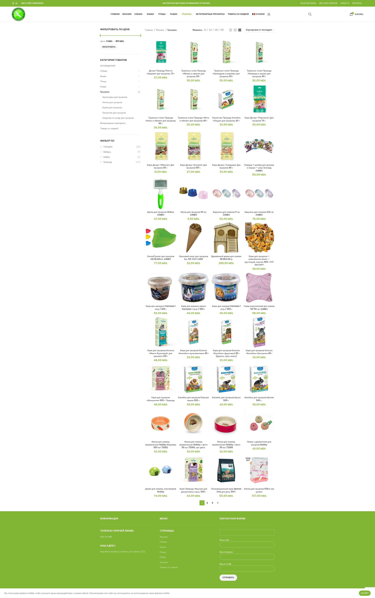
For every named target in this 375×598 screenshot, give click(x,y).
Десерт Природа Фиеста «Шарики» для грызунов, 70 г (161, 72)
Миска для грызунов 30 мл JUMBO (193, 213)
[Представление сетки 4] (239, 30)
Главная (149, 29)
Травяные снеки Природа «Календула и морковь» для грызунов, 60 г (226, 73)
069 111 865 (26, 3)
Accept (365, 593)
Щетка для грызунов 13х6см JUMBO (160, 213)
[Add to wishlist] (174, 48)
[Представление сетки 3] (235, 30)
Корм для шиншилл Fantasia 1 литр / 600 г (161, 308)
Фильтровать (109, 47)
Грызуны (104, 91)
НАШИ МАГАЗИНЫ (308, 3)
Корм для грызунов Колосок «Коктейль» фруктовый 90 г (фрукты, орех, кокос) (226, 353)
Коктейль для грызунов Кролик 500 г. (259, 399)
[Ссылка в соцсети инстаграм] (16, 3)
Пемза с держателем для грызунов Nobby (259, 443)
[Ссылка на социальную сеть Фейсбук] (13, 3)
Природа (107, 162)
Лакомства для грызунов (114, 112)
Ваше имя (224, 540)
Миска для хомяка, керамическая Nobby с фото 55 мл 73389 (226, 444)
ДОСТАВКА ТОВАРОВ (328, 3)
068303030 (38, 3)
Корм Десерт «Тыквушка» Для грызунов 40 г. (226, 166)
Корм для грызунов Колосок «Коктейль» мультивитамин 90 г (193, 352)
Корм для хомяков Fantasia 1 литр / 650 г (226, 308)
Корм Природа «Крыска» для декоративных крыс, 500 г (193, 490)
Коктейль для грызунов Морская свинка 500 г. (193, 399)
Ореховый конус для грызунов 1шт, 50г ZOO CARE (193, 258)
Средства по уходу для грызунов (118, 117)
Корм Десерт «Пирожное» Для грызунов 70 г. (259, 119)
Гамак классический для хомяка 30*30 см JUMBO (259, 308)
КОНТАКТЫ (357, 3)
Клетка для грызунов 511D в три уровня (259, 490)
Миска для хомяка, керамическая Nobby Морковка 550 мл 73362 (160, 444)
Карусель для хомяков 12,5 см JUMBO (259, 213)
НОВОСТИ (344, 3)
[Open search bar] (309, 14)
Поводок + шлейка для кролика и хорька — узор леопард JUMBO (259, 167)
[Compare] (174, 41)
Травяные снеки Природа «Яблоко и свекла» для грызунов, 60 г (193, 73)
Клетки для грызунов (112, 102)
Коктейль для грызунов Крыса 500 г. (226, 399)
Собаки (103, 70)
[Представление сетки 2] (230, 30)
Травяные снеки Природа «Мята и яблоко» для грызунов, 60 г (193, 119)
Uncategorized (107, 65)
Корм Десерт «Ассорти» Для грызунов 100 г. (193, 166)
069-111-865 (106, 536)
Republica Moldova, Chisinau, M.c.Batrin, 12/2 (122, 551)
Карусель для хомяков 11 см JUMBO (226, 213)
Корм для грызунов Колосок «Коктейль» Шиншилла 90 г (259, 352)
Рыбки (103, 86)
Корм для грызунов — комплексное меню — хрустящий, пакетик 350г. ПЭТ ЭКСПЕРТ (259, 260)
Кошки (103, 76)
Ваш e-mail (225, 564)
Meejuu (107, 152)
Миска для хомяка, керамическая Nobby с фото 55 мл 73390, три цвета (193, 444)
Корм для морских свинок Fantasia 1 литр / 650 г (193, 308)
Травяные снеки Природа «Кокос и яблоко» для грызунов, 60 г (161, 120)
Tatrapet (107, 146)
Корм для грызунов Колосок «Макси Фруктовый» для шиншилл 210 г (160, 353)
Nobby (106, 157)
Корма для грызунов (112, 107)
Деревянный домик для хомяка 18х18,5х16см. (226, 258)
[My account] (269, 14)
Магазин (160, 29)
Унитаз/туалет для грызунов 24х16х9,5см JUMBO (160, 258)
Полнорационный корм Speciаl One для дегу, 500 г (226, 490)
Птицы (103, 81)
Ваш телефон (226, 552)
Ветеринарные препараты (113, 123)
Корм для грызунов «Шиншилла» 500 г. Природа (161, 399)
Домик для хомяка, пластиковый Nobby (160, 490)
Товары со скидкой (109, 128)
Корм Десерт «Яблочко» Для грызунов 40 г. (160, 166)
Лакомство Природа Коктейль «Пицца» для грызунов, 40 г (226, 119)
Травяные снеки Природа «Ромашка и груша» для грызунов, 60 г (259, 73)
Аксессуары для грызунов (114, 97)
